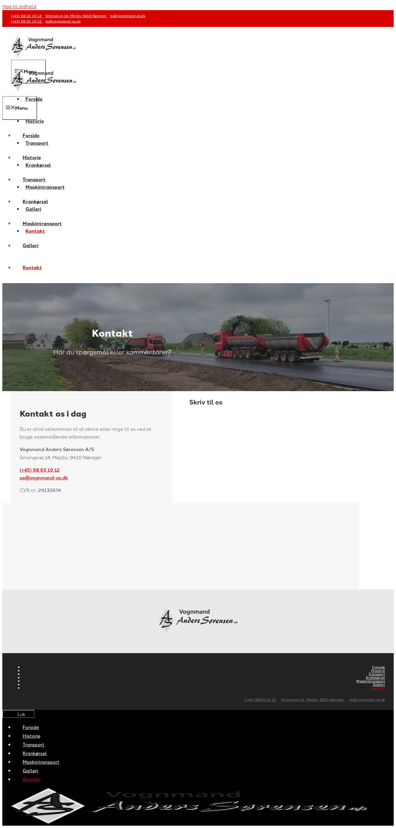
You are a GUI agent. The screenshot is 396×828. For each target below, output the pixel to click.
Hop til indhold (19, 6)
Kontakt (32, 267)
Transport (34, 179)
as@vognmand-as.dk (127, 15)
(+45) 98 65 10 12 (27, 15)
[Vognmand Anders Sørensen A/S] (44, 92)
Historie (35, 121)
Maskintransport (42, 223)
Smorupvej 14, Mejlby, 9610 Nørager (76, 15)
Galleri (30, 245)
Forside (31, 135)
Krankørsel (35, 201)
